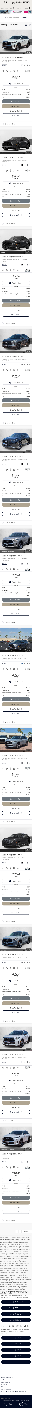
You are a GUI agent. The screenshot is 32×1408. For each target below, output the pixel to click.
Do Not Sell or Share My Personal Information (13, 1391)
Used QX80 (15, 1356)
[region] (16, 93)
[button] (7, 8)
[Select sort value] (29, 24)
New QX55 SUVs (15, 1308)
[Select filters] (26, 24)
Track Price (16, 84)
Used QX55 (15, 1344)
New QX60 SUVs (15, 1314)
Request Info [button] (15, 101)
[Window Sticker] (29, 71)
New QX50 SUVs (15, 1302)
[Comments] (26, 71)
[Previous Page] (16, 1231)
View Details (15, 106)
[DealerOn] (5, 1398)
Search (24, 17)
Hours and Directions (6, 1382)
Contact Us (4, 1384)
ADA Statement (5, 1379)
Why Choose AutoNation (8, 1386)
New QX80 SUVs (15, 1320)
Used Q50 (14, 1362)
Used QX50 (15, 1338)
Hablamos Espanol (6, 1389)
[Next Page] (20, 1231)
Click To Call (15, 111)
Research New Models (7, 1377)
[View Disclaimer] (17, 71)
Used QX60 (15, 1350)
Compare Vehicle (10, 124)
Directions (18, 8)
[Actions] (28, 57)
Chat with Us (15, 115)
